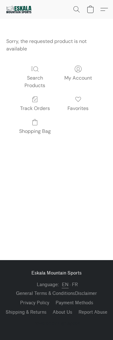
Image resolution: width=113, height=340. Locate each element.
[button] (19, 9)
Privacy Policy (34, 303)
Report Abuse (92, 312)
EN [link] (65, 284)
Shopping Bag (35, 131)
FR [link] (75, 284)
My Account (78, 78)
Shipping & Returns (26, 312)
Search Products (34, 82)
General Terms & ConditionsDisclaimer (56, 293)
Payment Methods (74, 303)
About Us (62, 312)
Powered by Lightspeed (56, 323)
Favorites (78, 108)
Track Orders (35, 108)
